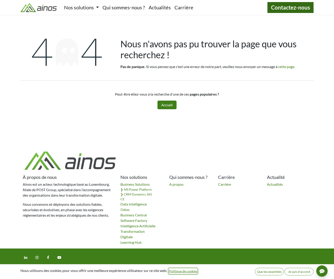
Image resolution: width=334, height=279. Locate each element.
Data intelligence (133, 204)
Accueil (167, 105)
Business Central (133, 215)
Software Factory (133, 220)
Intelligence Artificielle (137, 226)
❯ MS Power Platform (136, 189)
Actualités (275, 184)
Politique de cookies (183, 271)
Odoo (125, 209)
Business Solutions (135, 184)
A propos (176, 184)
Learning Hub (131, 242)
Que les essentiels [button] (269, 272)
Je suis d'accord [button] (299, 272)
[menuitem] (81, 7)
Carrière (224, 184)
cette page (286, 66)
